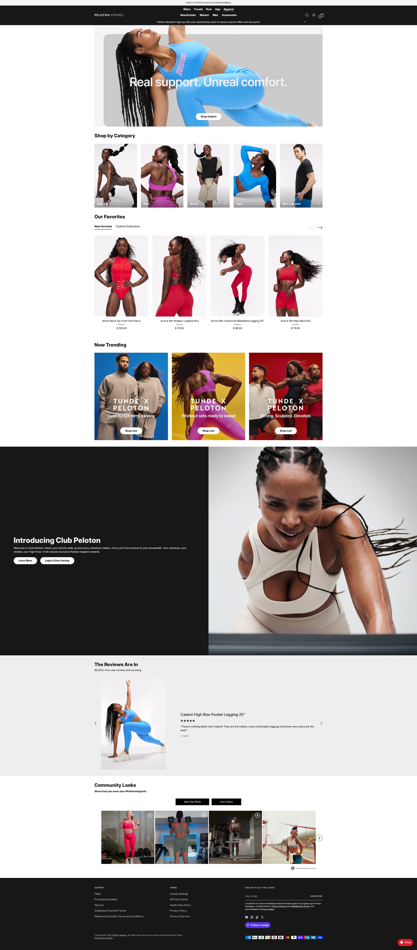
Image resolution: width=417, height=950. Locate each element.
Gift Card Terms (179, 899)
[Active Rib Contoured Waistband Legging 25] (237, 276)
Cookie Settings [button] (179, 893)
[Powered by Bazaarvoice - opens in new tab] (303, 869)
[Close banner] (305, 21)
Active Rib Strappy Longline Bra (179, 320)
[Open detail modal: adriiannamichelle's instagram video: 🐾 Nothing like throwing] (235, 837)
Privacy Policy (178, 910)
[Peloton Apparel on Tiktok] (257, 918)
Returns (99, 905)
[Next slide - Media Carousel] (319, 838)
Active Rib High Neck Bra (296, 320)
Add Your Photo (192, 801)
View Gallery (226, 801)
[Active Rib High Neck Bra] (296, 276)
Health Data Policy (180, 905)
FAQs (97, 893)
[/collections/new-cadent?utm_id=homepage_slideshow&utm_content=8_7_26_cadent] (208, 76)
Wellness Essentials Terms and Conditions (119, 916)
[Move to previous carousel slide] (312, 227)
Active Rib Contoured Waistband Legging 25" (237, 320)
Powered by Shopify (103, 938)
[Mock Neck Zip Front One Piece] (121, 276)
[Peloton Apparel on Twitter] (263, 918)
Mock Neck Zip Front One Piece (121, 320)
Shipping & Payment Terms (110, 910)
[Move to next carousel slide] (320, 227)
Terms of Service (180, 916)
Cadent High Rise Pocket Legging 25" (212, 714)
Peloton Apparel (119, 935)
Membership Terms (300, 906)
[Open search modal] (307, 15)
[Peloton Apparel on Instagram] (252, 918)
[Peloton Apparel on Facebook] (247, 918)
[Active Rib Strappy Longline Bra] (179, 276)
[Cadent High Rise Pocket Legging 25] (133, 723)
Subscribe (316, 896)
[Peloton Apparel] (109, 15)
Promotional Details (105, 899)
